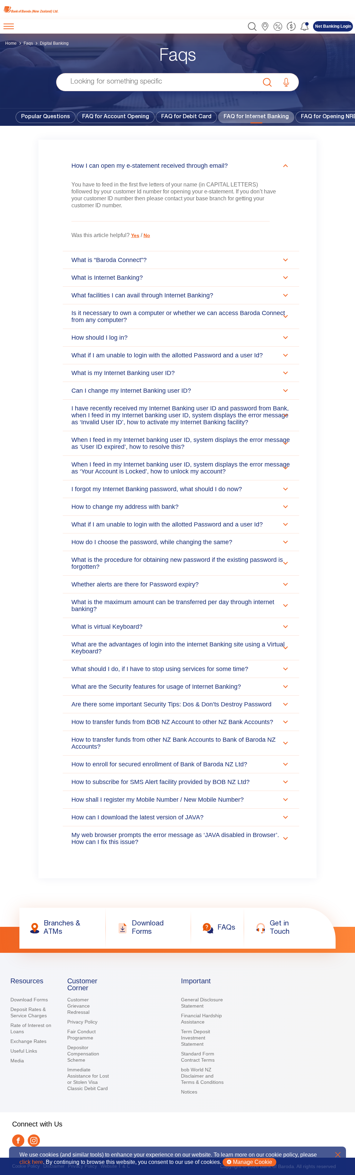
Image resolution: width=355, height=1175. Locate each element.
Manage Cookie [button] (252, 1162)
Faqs (28, 43)
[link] (32, 10)
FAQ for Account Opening (115, 117)
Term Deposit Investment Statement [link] (195, 1038)
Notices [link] (189, 1092)
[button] (252, 26)
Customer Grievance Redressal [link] (78, 1006)
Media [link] (17, 1060)
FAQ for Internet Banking (256, 117)
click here (31, 1162)
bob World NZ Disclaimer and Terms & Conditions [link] (202, 1076)
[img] (32, 10)
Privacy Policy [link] (82, 1022)
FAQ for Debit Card (186, 117)
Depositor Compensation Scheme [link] (83, 1054)
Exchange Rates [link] (28, 1041)
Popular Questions (45, 117)
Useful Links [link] (23, 1051)
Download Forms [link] (29, 999)
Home (11, 43)
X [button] (338, 1155)
